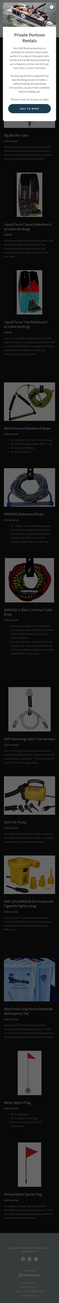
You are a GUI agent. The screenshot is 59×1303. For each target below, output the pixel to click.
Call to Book (29, 108)
